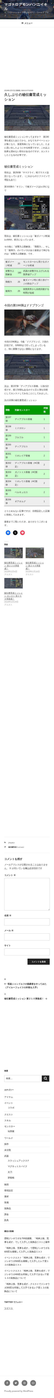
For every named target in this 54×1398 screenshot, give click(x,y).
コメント (10, 875)
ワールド (8, 1138)
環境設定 (8, 1190)
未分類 (7, 1150)
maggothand (27, 90)
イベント (8, 1103)
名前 (7, 915)
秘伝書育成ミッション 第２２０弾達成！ (13, 566)
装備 (6, 1202)
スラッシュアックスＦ (18, 1160)
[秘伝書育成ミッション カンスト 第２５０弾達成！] (13, 583)
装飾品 (7, 1208)
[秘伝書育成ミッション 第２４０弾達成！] (35, 553)
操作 (6, 1144)
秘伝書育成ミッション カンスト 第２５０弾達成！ (13, 596)
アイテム (8, 1097)
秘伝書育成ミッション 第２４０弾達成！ (35, 566)
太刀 (10, 1172)
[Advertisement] (27, 56)
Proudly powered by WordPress (18, 1391)
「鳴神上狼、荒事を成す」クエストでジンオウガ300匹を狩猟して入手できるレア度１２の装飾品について (27, 1287)
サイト (7, 945)
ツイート (8, 1308)
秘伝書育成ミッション (16, 847)
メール (9, 930)
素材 (6, 1196)
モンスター (9, 1126)
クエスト (11, 843)
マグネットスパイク (17, 1166)
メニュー (28, 23)
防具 (6, 1220)
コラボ (11, 1107)
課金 (6, 1214)
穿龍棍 (11, 1177)
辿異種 (11, 1131)
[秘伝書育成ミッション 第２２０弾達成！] (13, 553)
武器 (6, 1156)
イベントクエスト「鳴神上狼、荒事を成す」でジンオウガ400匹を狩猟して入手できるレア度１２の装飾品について (27, 1274)
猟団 (6, 1184)
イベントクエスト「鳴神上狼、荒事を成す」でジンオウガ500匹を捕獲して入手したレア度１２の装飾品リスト (27, 1261)
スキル (7, 1120)
